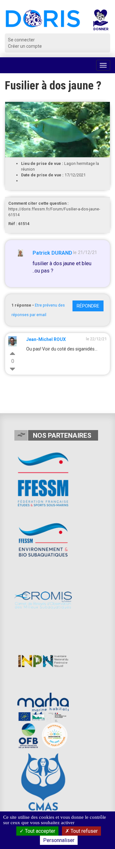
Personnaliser (58, 840)
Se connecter (21, 39)
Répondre (88, 305)
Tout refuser (83, 831)
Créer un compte (25, 46)
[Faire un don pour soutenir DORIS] (100, 21)
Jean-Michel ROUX (46, 339)
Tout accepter (39, 831)
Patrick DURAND (52, 253)
